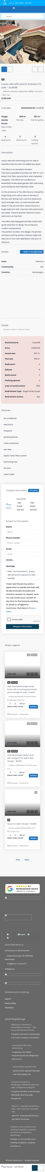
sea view (7, 449)
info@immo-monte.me (16, 964)
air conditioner (10, 418)
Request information (22, 626)
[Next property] (35, 859)
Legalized (14, 682)
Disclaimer (9, 1008)
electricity (8, 424)
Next (27, 859)
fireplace (8, 430)
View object (33, 490)
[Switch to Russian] (11, 938)
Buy (3, 79)
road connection (11, 443)
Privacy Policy (10, 1003)
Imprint (8, 999)
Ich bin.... (10, 560)
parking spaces (11, 437)
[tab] (4, 69)
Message (10, 566)
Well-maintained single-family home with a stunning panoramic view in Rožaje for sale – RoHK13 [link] (22, 689)
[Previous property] (9, 859)
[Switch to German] (32, 935)
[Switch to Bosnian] (11, 935)
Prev (18, 859)
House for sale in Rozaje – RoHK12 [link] (21, 824)
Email (9, 549)
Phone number (13, 538)
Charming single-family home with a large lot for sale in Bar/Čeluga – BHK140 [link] (20, 758)
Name (9, 526)
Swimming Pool (10, 462)
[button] (35, 69)
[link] (22, 665)
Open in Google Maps (33, 252)
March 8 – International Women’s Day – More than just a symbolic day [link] (25, 1109)
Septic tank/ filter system (15, 455)
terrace (7, 468)
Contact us (9, 969)
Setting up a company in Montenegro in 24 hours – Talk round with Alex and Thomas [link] (23, 1027)
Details (33, 706)
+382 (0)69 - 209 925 (23, 3)
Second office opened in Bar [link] (24, 1067)
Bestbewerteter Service (27, 889)
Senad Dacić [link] (24, 714)
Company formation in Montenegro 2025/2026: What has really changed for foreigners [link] (25, 1085)
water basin (9, 474)
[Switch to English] (22, 935)
